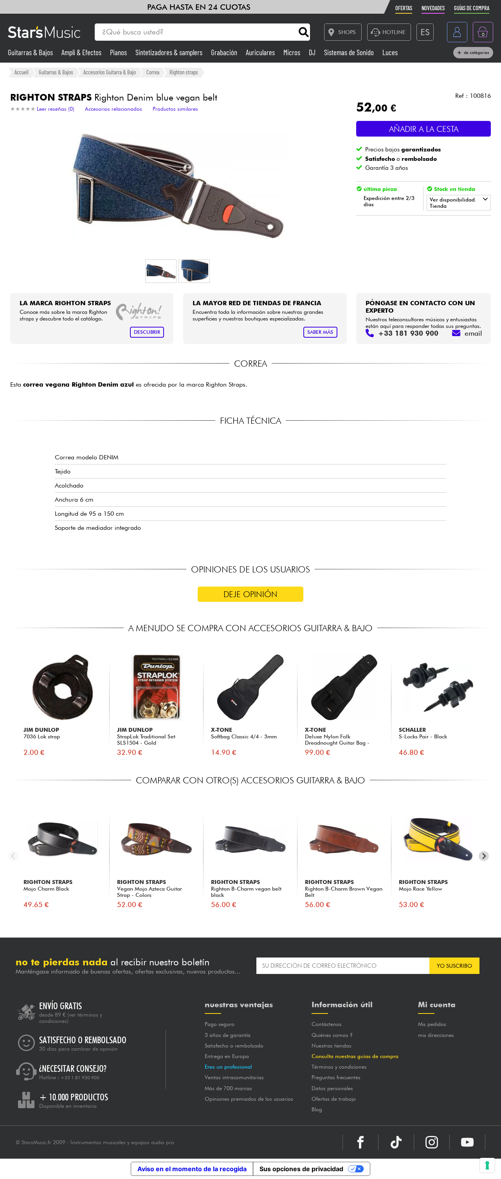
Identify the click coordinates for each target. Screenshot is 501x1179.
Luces (390, 52)
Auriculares (261, 52)
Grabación (225, 52)
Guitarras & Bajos (31, 52)
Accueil (21, 72)
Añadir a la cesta (423, 129)
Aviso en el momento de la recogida (192, 1169)
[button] (161, 271)
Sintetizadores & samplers (169, 52)
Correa (152, 72)
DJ (313, 52)
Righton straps (183, 72)
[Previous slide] (13, 856)
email (473, 333)
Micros (292, 52)
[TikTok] (396, 1142)
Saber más (320, 332)
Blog (317, 1109)
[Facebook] (360, 1142)
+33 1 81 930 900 (80, 1077)
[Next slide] (484, 856)
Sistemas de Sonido (349, 52)
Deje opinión (250, 594)
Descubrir (147, 332)
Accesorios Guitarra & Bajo (109, 72)
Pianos (119, 52)
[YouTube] (467, 1142)
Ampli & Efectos (82, 52)
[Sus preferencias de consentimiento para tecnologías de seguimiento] (487, 1165)
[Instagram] (431, 1142)
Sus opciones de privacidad (301, 1169)
